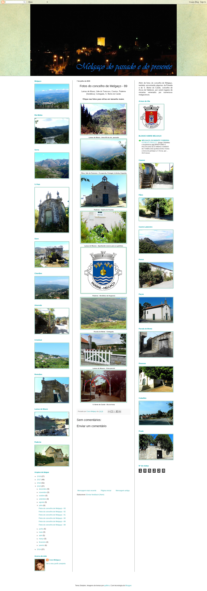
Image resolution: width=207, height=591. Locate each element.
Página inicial (106, 491)
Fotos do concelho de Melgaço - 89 (52, 521)
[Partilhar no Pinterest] (119, 411)
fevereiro (42, 542)
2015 (39, 486)
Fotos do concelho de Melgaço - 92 (52, 512)
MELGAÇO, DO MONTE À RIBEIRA (155, 140)
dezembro (43, 489)
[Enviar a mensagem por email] (109, 411)
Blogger (128, 586)
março (41, 539)
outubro (42, 496)
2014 (39, 549)
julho (41, 505)
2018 (39, 476)
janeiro (42, 545)
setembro (43, 499)
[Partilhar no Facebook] (117, 411)
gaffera (107, 586)
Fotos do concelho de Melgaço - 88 (52, 525)
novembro (43, 492)
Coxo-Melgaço (55, 560)
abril (41, 536)
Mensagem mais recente (86, 491)
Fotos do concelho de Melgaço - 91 (52, 515)
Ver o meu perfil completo (56, 564)
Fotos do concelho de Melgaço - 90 (52, 518)
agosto (42, 502)
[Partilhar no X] (114, 411)
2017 (39, 480)
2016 (39, 483)
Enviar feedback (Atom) (95, 495)
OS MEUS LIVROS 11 (149, 142)
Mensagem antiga (123, 491)
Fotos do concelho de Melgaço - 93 (52, 508)
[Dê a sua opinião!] (111, 411)
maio (41, 532)
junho (41, 529)
